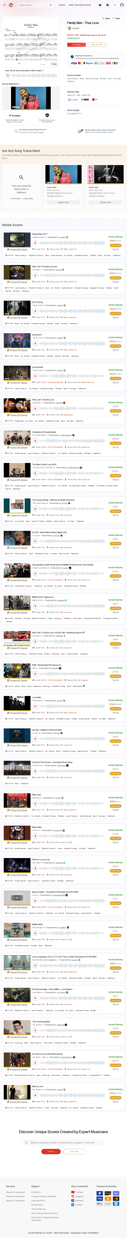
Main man (36, 794)
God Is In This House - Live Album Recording (52, 762)
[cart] (107, 5)
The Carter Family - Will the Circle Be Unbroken (53, 500)
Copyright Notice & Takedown (43, 1196)
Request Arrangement (15, 1192)
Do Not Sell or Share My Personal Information (45, 1218)
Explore (75, 1151)
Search (51, 1151)
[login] (122, 5)
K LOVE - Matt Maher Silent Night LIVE (49, 532)
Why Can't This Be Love (43, 399)
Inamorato (37, 334)
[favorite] (100, 5)
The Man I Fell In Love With (44, 464)
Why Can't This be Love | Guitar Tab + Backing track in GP (58, 632)
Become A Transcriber (15, 1200)
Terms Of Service (38, 1209)
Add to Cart (97, 45)
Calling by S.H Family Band (44, 432)
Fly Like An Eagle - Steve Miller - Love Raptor (52, 989)
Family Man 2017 (39, 234)
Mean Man (37, 827)
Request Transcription (15, 1196)
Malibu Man (37, 924)
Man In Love (37, 1086)
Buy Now (76, 45)
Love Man (36, 697)
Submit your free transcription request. (99, 132)
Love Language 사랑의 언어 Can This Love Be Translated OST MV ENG (64, 956)
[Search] (50, 5)
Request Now (63, 202)
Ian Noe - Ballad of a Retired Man (47, 730)
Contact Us (36, 1192)
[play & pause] (8, 75)
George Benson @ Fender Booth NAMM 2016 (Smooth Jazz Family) (62, 564)
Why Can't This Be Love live (44, 266)
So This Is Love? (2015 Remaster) (47, 1054)
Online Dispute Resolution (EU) (44, 1213)
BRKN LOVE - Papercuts (43, 597)
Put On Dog (37, 302)
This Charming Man (41, 1021)
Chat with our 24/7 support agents (31, 132)
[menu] (4, 4)
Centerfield (37, 367)
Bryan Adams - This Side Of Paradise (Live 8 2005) (55, 892)
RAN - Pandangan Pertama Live (46, 665)
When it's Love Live (41, 859)
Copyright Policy (38, 1200)
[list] (115, 5)
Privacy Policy (37, 1205)
